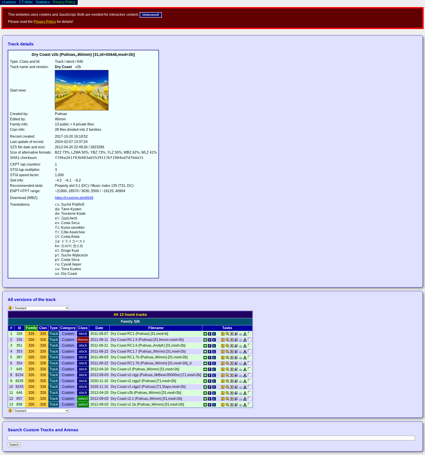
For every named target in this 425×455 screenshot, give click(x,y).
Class (83, 328)
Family (31, 328)
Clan (43, 328)
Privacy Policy (45, 21)
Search (14, 444)
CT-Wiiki (26, 2)
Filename (156, 328)
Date (99, 328)
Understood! (150, 14)
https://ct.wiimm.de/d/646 (74, 198)
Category (68, 328)
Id (19, 328)
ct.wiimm (9, 2)
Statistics (43, 2)
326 (31, 334)
